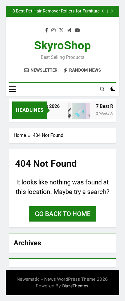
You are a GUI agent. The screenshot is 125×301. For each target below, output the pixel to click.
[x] (61, 30)
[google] (69, 30)
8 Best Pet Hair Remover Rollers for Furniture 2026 (56, 11)
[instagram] (53, 30)
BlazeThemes (75, 285)
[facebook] (46, 30)
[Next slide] (112, 11)
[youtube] (77, 30)
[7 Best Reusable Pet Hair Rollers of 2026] (79, 114)
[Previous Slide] (103, 11)
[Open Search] (102, 89)
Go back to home (62, 213)
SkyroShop (62, 45)
